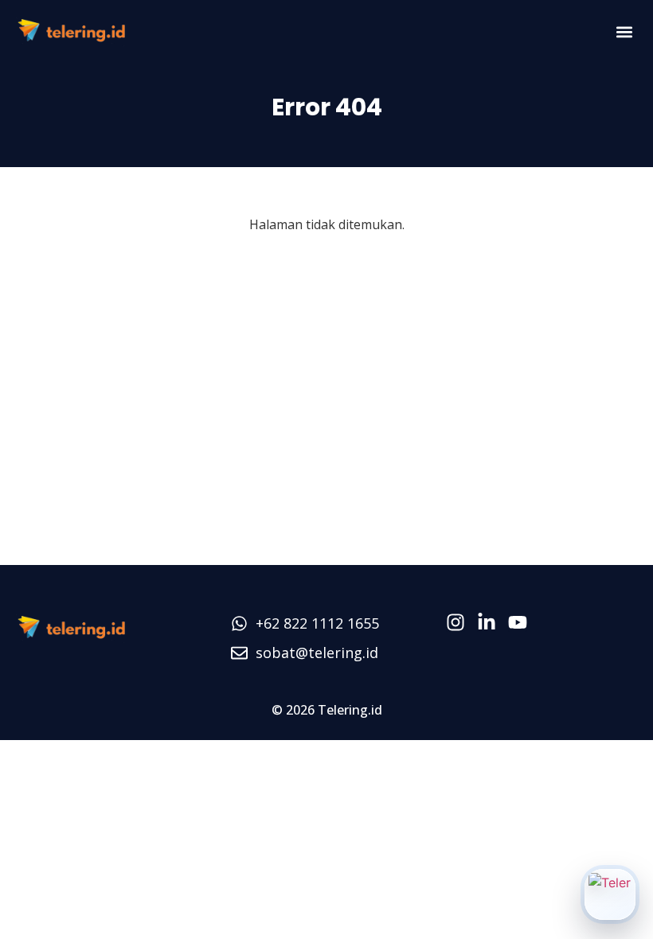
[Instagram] (455, 622)
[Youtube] (517, 622)
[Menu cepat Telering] (610, 894)
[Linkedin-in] (486, 622)
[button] (624, 32)
